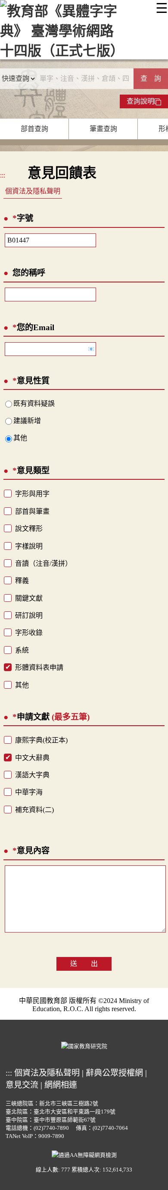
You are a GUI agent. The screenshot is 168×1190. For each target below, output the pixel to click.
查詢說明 (140, 101)
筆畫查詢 (103, 128)
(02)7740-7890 (51, 1128)
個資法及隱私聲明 (32, 191)
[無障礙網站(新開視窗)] (84, 1154)
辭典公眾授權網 (114, 1072)
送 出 (84, 963)
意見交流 (22, 1084)
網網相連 (60, 1084)
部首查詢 (34, 128)
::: (2, 175)
